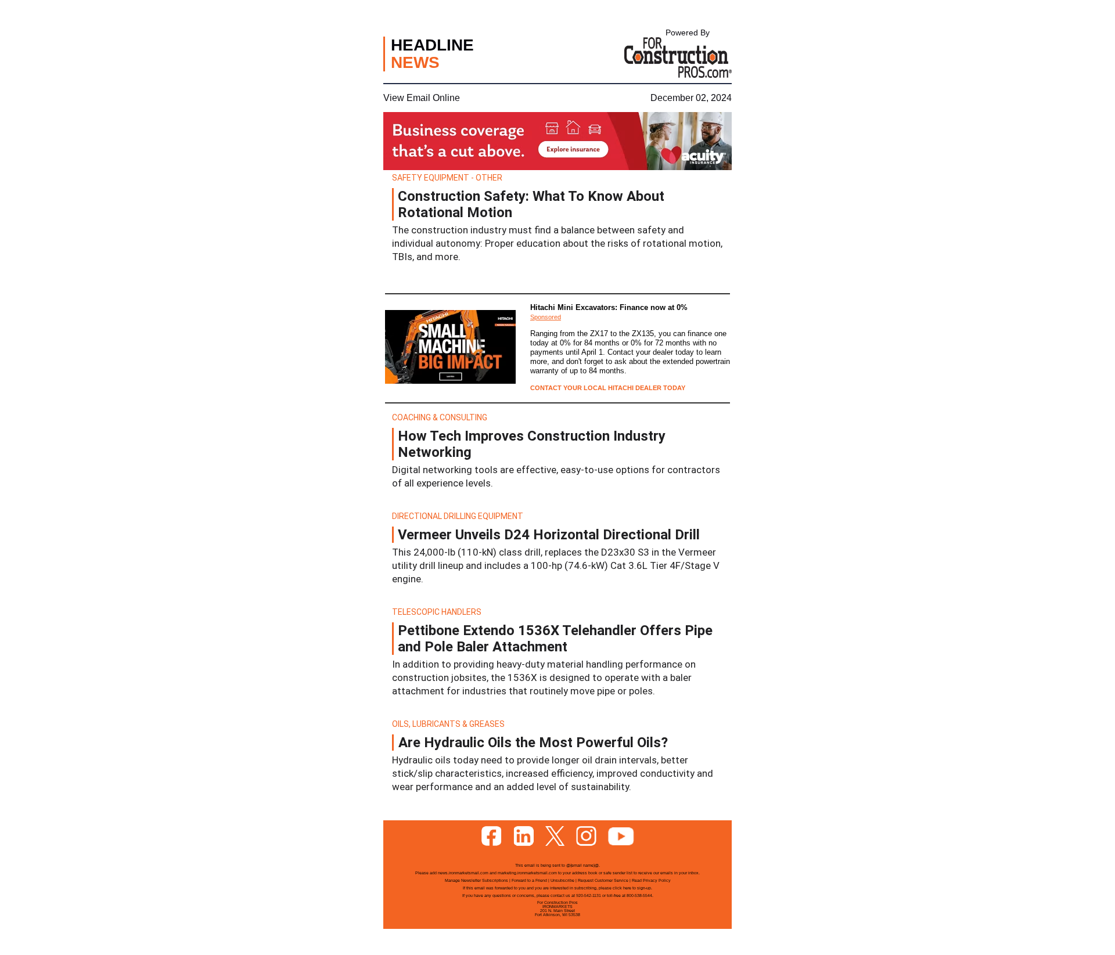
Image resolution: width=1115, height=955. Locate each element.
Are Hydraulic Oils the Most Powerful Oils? (533, 742)
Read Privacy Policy (651, 880)
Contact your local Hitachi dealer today (607, 387)
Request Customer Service (603, 880)
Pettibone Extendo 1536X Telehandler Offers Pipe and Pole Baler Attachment (555, 638)
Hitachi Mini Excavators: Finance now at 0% (609, 307)
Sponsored (545, 316)
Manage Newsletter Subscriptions (476, 880)
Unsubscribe (562, 880)
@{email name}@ (582, 865)
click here (622, 888)
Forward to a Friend (529, 880)
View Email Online (421, 98)
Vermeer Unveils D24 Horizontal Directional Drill (549, 535)
